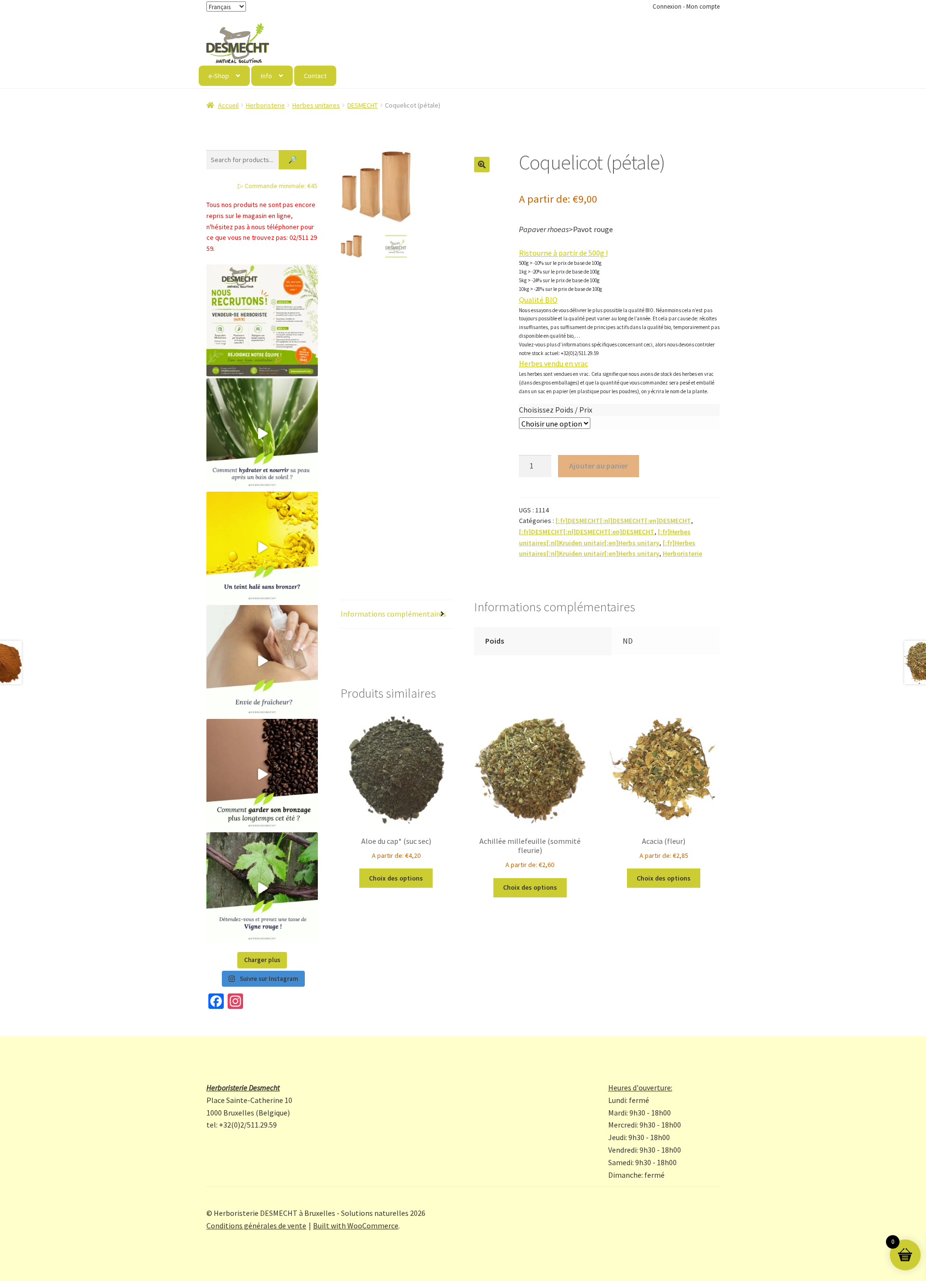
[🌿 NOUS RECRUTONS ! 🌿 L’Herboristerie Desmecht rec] (262, 320)
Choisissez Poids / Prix (555, 409)
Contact (315, 75)
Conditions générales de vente (256, 1225)
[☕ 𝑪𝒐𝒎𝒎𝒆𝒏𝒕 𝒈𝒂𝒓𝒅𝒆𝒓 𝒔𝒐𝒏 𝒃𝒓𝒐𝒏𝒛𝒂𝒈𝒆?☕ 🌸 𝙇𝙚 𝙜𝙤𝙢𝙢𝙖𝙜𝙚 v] (262, 774)
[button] (482, 164)
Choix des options (396, 878)
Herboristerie (265, 105)
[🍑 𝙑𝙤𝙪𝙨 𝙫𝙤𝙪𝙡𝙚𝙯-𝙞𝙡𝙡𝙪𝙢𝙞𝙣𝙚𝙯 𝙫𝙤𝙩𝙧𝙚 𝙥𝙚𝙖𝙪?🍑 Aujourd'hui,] (262, 547)
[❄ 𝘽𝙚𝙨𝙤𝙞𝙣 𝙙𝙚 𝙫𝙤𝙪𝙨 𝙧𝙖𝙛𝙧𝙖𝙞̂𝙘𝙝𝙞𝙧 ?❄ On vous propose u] (262, 660)
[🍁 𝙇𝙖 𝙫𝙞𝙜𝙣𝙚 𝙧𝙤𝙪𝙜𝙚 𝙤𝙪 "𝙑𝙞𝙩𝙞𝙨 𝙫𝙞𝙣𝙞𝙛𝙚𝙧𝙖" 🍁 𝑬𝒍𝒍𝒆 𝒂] (262, 888)
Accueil (228, 105)
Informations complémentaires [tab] (393, 614)
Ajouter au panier (598, 465)
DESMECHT (362, 105)
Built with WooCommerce (355, 1225)
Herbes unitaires (316, 105)
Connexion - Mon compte (686, 6)
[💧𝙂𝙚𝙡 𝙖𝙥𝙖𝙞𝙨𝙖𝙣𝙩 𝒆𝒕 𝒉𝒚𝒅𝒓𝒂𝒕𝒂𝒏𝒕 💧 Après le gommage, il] (262, 434)
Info (266, 75)
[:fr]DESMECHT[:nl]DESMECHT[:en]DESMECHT (623, 520)
